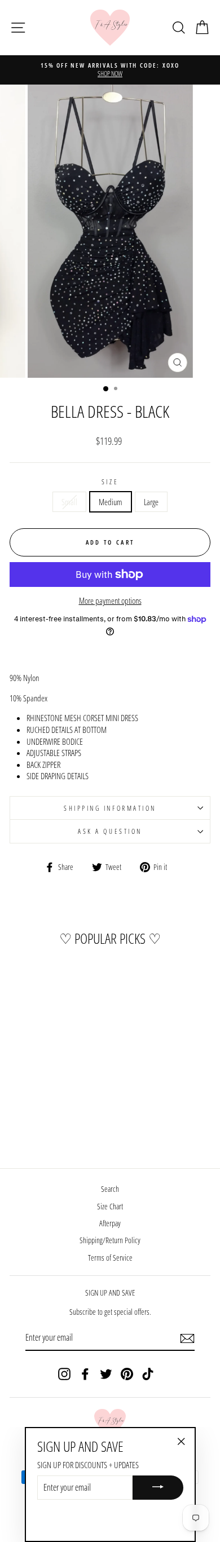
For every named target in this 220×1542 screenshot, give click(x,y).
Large (151, 501)
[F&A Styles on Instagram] (64, 1374)
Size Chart (110, 1206)
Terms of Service (110, 1257)
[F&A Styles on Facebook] (85, 1374)
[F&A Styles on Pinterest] (127, 1374)
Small (69, 501)
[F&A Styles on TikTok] (148, 1374)
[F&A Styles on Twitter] (106, 1374)
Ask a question (110, 831)
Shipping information (110, 807)
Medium (110, 501)
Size (110, 481)
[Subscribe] (187, 1338)
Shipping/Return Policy (110, 1240)
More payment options (110, 600)
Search (110, 1188)
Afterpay (110, 1223)
